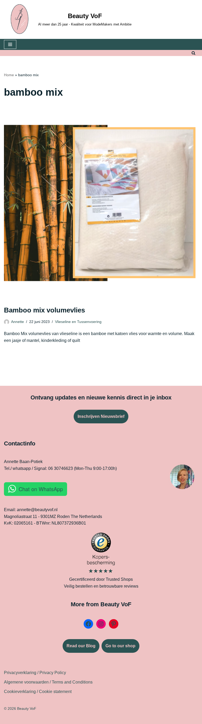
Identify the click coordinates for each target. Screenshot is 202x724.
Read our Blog (81, 646)
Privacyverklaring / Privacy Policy (35, 672)
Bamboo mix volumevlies (44, 310)
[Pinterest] (113, 624)
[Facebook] (88, 624)
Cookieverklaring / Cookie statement (38, 691)
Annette (17, 322)
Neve (67, 718)
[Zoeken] (193, 53)
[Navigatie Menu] (10, 44)
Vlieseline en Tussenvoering (78, 322)
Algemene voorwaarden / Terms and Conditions (48, 682)
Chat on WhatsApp (41, 489)
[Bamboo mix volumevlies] (101, 203)
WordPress (129, 718)
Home (9, 75)
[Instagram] (101, 624)
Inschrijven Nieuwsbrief (101, 416)
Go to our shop (120, 646)
